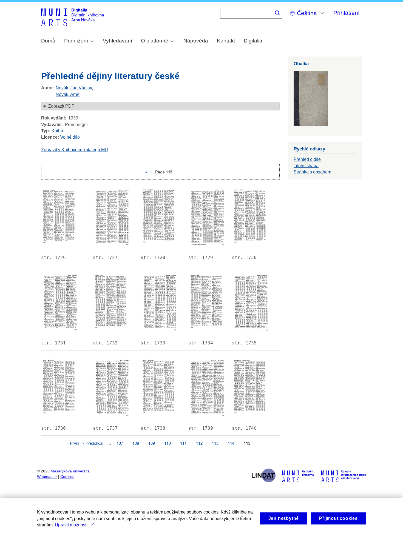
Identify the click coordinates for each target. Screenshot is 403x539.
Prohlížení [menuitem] (76, 40)
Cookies (67, 477)
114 (231, 443)
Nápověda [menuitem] (195, 40)
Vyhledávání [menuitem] (117, 40)
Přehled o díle (307, 159)
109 (151, 443)
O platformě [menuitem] (154, 40)
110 (167, 443)
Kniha (57, 131)
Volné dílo (70, 137)
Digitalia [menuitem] (253, 40)
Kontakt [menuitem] (226, 40)
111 (183, 443)
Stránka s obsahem (312, 172)
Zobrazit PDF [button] (61, 106)
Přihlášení (346, 13)
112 (199, 443)
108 (135, 443)
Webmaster (47, 477)
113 (215, 443)
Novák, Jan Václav (74, 87)
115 (247, 443)
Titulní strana (306, 165)
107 (120, 443)
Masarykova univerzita (70, 471)
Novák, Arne (68, 94)
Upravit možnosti (71, 525)
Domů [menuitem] (48, 40)
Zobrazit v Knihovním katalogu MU (74, 149)
